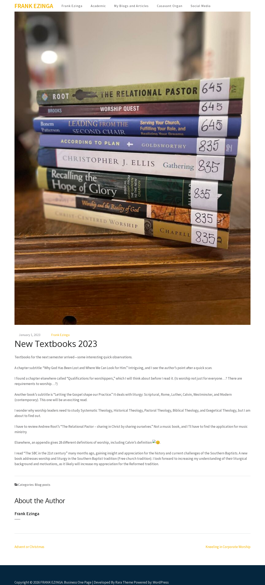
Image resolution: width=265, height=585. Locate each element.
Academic (98, 6)
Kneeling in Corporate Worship (228, 546)
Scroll (237, 576)
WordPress (161, 582)
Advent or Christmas (29, 546)
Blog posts (42, 485)
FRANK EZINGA (33, 6)
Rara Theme (124, 582)
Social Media (201, 6)
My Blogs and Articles (131, 6)
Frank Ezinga (71, 6)
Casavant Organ (169, 6)
